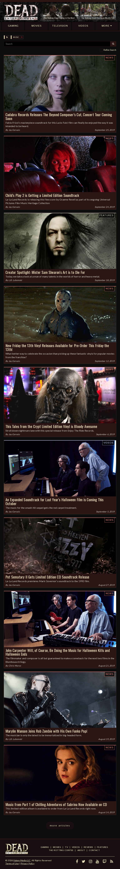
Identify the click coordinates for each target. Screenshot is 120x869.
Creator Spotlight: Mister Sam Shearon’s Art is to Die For (45, 272)
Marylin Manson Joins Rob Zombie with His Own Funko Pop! (46, 731)
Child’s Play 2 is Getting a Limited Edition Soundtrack (42, 195)
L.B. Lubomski (15, 280)
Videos (108, 443)
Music (16, 37)
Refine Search (110, 50)
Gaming (45, 847)
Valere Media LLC (21, 860)
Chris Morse (15, 665)
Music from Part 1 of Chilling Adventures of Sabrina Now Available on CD (56, 804)
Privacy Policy (27, 863)
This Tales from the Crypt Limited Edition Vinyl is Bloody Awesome (51, 426)
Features (106, 215)
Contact (94, 850)
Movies (57, 847)
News (109, 58)
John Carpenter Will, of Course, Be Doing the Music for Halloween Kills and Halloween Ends (57, 652)
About (81, 850)
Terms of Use (12, 863)
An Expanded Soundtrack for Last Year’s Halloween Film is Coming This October (54, 501)
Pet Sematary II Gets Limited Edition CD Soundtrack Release (47, 577)
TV (66, 847)
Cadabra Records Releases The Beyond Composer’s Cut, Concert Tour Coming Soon (58, 116)
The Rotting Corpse (61, 850)
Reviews (88, 847)
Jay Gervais (14, 130)
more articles (60, 825)
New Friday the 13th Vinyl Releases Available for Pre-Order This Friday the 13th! (57, 347)
